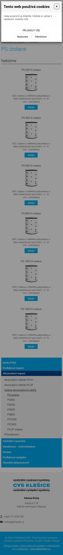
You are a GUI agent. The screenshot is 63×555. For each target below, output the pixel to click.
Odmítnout (41, 36)
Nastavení (22, 36)
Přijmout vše (31, 30)
